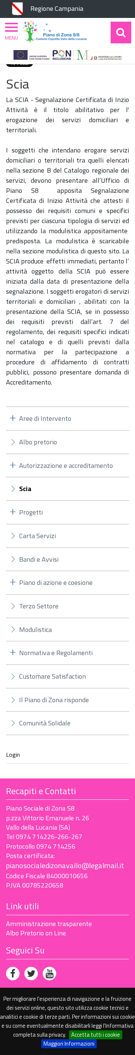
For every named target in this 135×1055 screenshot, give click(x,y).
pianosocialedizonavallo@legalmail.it (65, 865)
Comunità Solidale (44, 723)
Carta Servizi (37, 536)
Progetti (31, 512)
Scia (25, 489)
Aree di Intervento (45, 418)
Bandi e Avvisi (38, 559)
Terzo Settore (38, 606)
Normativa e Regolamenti (56, 653)
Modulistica (35, 629)
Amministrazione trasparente (49, 924)
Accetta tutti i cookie (95, 1034)
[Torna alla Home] (55, 32)
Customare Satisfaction (52, 676)
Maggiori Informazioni (69, 1043)
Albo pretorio (38, 442)
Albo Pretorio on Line (36, 933)
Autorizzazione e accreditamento (66, 465)
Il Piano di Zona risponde (54, 700)
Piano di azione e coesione (56, 582)
